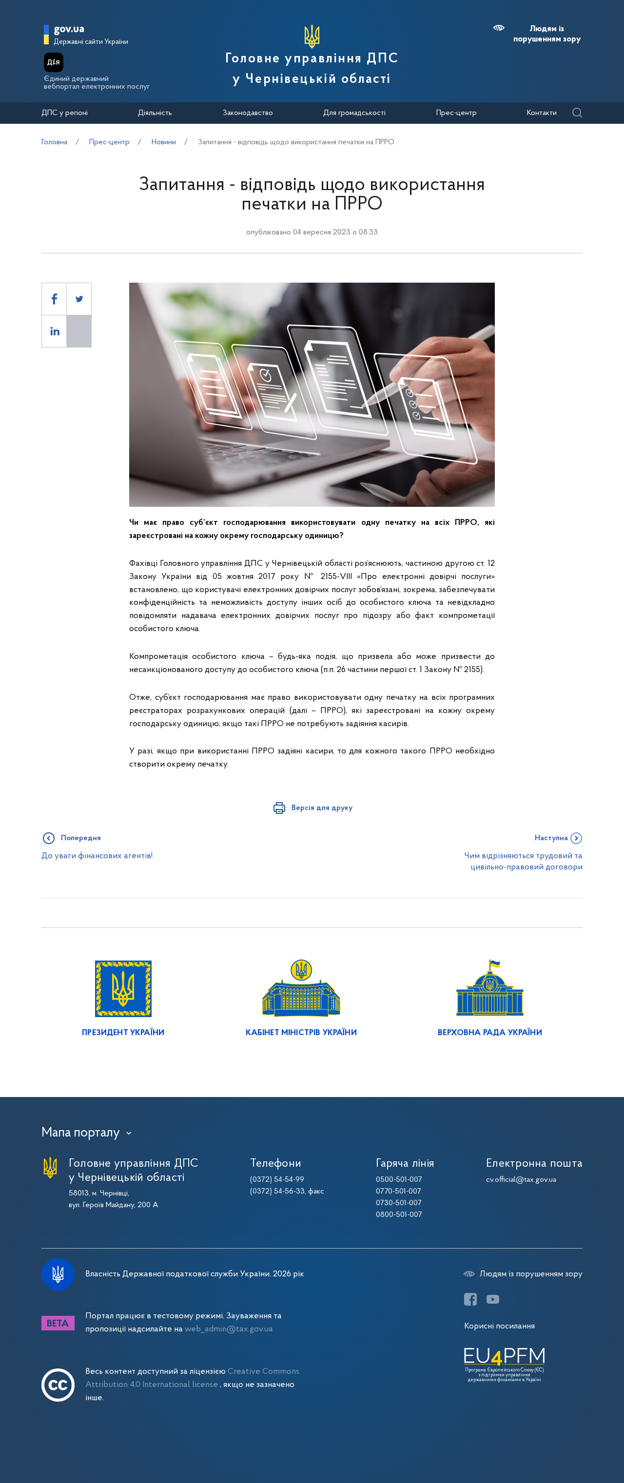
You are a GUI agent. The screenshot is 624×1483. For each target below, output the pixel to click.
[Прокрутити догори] (575, 1444)
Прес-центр (456, 113)
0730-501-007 (399, 1203)
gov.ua (69, 29)
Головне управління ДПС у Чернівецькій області (312, 69)
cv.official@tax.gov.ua (521, 1180)
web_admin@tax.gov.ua (229, 1329)
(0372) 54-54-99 (277, 1180)
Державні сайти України (91, 42)
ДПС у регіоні (64, 113)
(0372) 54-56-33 (277, 1191)
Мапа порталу (80, 1133)
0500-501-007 (399, 1180)
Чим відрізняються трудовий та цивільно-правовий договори (523, 861)
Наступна (551, 838)
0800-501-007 (399, 1215)
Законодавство (248, 113)
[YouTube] (493, 1299)
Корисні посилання (499, 1326)
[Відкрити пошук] (577, 113)
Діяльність (155, 113)
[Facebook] (470, 1299)
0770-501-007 (398, 1191)
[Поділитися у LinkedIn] (54, 331)
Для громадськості (354, 113)
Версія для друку (322, 808)
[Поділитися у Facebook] (54, 299)
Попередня (81, 838)
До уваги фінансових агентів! (97, 856)
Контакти (542, 113)
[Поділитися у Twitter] (79, 299)
